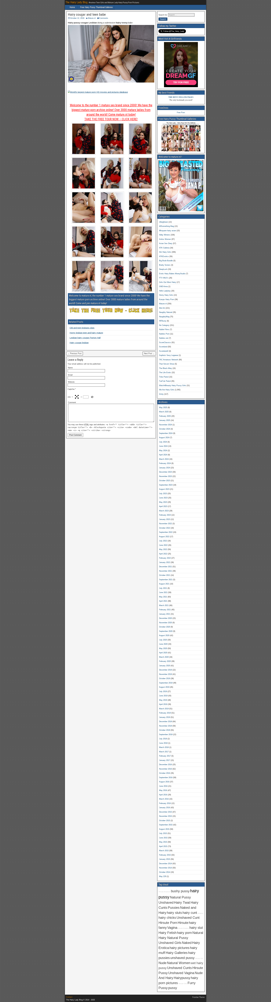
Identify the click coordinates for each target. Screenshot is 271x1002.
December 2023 (165, 472)
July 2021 (163, 588)
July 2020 (163, 640)
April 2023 (163, 506)
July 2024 (163, 442)
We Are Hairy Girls (166, 390)
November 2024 (165, 425)
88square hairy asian (167, 231)
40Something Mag (166, 226)
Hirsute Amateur (183, 928)
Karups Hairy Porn (166, 299)
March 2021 (164, 605)
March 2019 (164, 709)
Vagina (172, 927)
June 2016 (163, 786)
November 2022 (165, 524)
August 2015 (164, 829)
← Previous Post (75, 353)
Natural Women (178, 963)
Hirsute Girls (182, 983)
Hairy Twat (182, 902)
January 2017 (164, 760)
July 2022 (163, 541)
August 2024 (164, 437)
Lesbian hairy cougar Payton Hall (85, 337)
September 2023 (165, 485)
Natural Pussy (180, 897)
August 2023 (164, 489)
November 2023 (165, 476)
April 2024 (163, 455)
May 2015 (163, 842)
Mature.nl (92, 18)
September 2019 (165, 683)
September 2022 (165, 532)
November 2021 (165, 571)
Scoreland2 (163, 351)
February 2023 (165, 515)
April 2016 (163, 795)
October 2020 (164, 627)
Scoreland (163, 347)
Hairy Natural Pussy (173, 938)
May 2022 (163, 549)
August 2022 (164, 536)
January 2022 (164, 562)
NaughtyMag (164, 317)
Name (70, 368)
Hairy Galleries (177, 953)
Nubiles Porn (164, 334)
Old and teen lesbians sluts (82, 328)
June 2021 (163, 592)
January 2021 (164, 614)
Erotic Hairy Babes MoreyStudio (172, 274)
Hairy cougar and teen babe (87, 15)
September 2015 (165, 825)
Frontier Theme (198, 997)
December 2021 (165, 567)
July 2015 (163, 833)
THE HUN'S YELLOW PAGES (180, 97)
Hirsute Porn (168, 923)
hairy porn (184, 933)
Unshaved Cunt (188, 917)
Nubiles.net (163, 338)
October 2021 (164, 575)
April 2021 (163, 601)
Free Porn (181, 112)
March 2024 (164, 459)
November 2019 (165, 674)
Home (72, 7)
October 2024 (164, 429)
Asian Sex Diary (165, 243)
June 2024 (163, 446)
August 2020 (164, 635)
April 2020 (163, 653)
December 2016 (165, 764)
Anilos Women (165, 239)
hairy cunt (190, 913)
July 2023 (163, 493)
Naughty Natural (165, 312)
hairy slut (196, 927)
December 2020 (165, 618)
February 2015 (165, 855)
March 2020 (164, 657)
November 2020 (165, 623)
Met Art (162, 308)
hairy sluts (174, 913)
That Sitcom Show (166, 364)
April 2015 (163, 846)
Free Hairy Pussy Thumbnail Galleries (96, 7)
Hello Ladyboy (165, 291)
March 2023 (164, 511)
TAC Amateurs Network (168, 360)
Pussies (174, 907)
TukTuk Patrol (165, 381)
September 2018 (165, 734)
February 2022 (165, 558)
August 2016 (164, 782)
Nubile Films (164, 329)
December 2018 (165, 721)
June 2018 (163, 743)
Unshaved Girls (170, 943)
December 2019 (165, 670)
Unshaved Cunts (179, 968)
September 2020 (165, 631)
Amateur (200, 913)
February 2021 (165, 610)
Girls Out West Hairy (167, 282)
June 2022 (163, 545)
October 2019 (164, 678)
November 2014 (165, 868)
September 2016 (165, 777)
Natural (197, 933)
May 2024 (163, 450)
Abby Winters (164, 235)
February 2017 (165, 756)
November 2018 (165, 726)
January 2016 (164, 807)
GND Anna (163, 286)
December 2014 (165, 863)
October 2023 (164, 480)
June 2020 (163, 644)
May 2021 (163, 597)
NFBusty (162, 321)
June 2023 (163, 498)
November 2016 (165, 769)
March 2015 (164, 851)
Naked (187, 943)
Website (71, 382)
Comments (103, 18)
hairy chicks (167, 917)
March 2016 (164, 799)
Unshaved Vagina (181, 973)
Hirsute (183, 923)
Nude (162, 963)
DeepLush (163, 269)
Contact (69, 997)
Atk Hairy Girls (165, 252)
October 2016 (164, 773)
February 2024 (165, 463)
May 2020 (163, 648)
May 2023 (163, 502)
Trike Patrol (164, 377)
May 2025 (163, 407)
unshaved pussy (182, 958)
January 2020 (164, 666)
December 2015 (165, 812)
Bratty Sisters (164, 265)
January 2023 (164, 519)
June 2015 (163, 838)
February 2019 (165, 713)
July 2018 (163, 739)
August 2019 (164, 687)
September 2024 (165, 433)
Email (70, 375)
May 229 (162, 876)
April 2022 (163, 554)
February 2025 (165, 416)
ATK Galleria (164, 248)
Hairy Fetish (167, 933)
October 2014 (164, 872)
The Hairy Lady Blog (76, 2)
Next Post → (149, 353)
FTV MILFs (163, 278)
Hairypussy (182, 978)
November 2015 (165, 816)
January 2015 (164, 859)
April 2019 (163, 704)
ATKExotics (164, 256)
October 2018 (164, 730)
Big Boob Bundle (166, 261)
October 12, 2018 (77, 18)
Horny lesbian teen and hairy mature (86, 333)
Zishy (161, 394)
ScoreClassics (165, 342)
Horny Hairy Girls (166, 295)
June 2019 (163, 696)
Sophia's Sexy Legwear (168, 355)
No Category (164, 325)
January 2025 (164, 420)
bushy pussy (180, 891)
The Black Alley (165, 368)
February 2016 (165, 803)
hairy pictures (179, 948)
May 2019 (163, 700)
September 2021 (165, 580)
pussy (172, 988)
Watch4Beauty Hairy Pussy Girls (172, 385)
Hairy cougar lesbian (79, 342)
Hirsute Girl (199, 958)
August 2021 (164, 584)
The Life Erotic (165, 372)
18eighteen (163, 222)
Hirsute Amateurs (164, 892)
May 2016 (163, 790)
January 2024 (164, 468)
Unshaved (166, 902)
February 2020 (165, 661)
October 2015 (164, 820)
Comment (72, 402)
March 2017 (164, 752)
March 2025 (164, 412)
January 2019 (164, 717)
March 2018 (164, 747)
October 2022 (164, 528)
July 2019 (163, 691)
